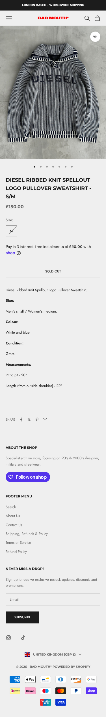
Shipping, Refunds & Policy (27, 533)
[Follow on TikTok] (23, 637)
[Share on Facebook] (21, 419)
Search (11, 507)
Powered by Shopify (71, 667)
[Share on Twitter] (29, 419)
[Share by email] (45, 419)
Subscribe (22, 617)
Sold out (53, 271)
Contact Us (14, 525)
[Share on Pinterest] (37, 419)
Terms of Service (18, 542)
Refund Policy (16, 551)
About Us (13, 515)
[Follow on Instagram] (8, 637)
